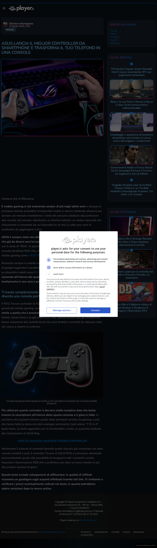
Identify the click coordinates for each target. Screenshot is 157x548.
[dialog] (78, 274)
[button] (78, 274)
